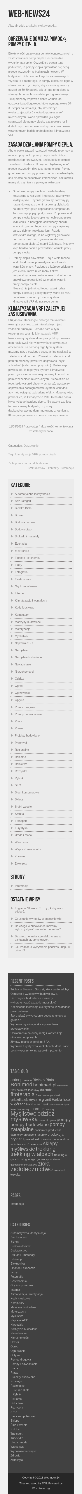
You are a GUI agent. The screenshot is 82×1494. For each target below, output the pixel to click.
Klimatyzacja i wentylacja (31, 600)
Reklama (20, 757)
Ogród (19, 685)
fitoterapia (22, 1094)
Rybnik (19, 778)
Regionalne (22, 749)
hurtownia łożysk (60, 1104)
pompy (64, 1119)
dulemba (46, 1090)
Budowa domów (25, 522)
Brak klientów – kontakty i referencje (51, 468)
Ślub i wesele (23, 806)
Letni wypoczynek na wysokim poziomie (35, 1050)
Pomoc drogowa (25, 707)
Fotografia (21, 572)
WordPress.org (41, 1488)
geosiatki (55, 1095)
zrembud (59, 1170)
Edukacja (21, 543)
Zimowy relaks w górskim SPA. (30, 1041)
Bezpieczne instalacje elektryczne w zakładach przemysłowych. (38, 938)
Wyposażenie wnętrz (28, 849)
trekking (46, 1149)
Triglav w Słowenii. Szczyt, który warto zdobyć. (40, 989)
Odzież (19, 678)
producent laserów (35, 1134)
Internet (19, 593)
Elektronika (22, 550)
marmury (49, 1109)
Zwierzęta (21, 863)
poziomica (41, 1130)
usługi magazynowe (32, 1159)
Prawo (19, 728)
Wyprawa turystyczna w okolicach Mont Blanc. (40, 1046)
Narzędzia (21, 650)
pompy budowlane (29, 1124)
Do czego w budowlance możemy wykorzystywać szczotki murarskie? (38, 927)
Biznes (19, 515)
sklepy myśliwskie (34, 1146)
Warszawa (21, 842)
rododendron (18, 1144)
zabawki (32, 1164)
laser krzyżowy (20, 1109)
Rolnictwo (21, 764)
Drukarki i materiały (27, 536)
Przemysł (21, 742)
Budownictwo (23, 529)
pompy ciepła (41, 155)
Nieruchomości (24, 671)
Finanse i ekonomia (27, 557)
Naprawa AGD (24, 643)
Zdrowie (20, 856)
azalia (28, 1080)
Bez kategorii (23, 501)
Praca (18, 721)
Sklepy (19, 799)
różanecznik (34, 1144)
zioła (44, 1164)
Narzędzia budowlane (28, 657)
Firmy (18, 565)
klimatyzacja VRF (46, 333)
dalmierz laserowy (28, 1090)
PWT (44, 1483)
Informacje (21, 885)
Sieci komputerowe (27, 792)
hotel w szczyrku (38, 1104)
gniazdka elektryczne (25, 1099)
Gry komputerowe (26, 586)
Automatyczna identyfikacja (32, 494)
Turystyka (21, 828)
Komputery (22, 614)
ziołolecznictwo (31, 1169)
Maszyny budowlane (28, 622)
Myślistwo (21, 636)
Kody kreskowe (24, 607)
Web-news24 (29, 14)
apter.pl (16, 1079)
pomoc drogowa (47, 1120)
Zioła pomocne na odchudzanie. (28, 463)
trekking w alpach (31, 1154)
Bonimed (21, 1084)
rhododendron (60, 1139)
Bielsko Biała (23, 508)
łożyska (15, 1174)
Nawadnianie (23, 664)
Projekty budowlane (27, 735)
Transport (21, 820)
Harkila (57, 1099)
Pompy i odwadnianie (28, 714)
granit (46, 1099)
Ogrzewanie (31, 445)
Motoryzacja (22, 629)
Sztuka (19, 813)
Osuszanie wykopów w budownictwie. (38, 918)
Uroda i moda (23, 835)
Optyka (19, 700)
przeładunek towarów (37, 1139)
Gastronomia (23, 579)
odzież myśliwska (32, 1116)
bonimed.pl (44, 1084)
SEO (18, 785)
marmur (37, 1108)
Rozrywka (21, 771)
